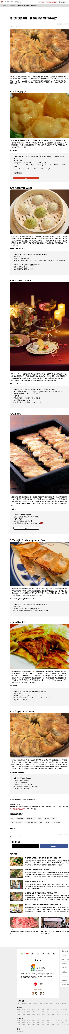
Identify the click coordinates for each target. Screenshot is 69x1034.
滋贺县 (60, 1010)
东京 (18, 1003)
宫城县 (23, 1012)
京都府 (65, 1010)
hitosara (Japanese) (23, 788)
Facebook (54, 846)
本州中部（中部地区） (61, 1003)
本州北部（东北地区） (49, 1003)
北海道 (40, 1003)
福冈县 (54, 1014)
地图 (42, 523)
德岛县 (33, 1014)
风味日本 (4, 5)
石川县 (54, 1012)
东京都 (18, 1010)
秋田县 (28, 1012)
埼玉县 (38, 1010)
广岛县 (23, 1014)
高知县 (48, 1014)
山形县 (33, 1012)
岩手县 (18, 1012)
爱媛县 (43, 1014)
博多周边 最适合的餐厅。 (18, 809)
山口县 (28, 1014)
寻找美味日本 (12, 5)
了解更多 (26, 528)
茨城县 (23, 1010)
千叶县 (43, 1010)
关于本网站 (41, 2)
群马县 (33, 1010)
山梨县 (64, 1012)
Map (50, 698)
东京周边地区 (24, 1003)
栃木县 (28, 1010)
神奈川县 (49, 1010)
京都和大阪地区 (33, 1003)
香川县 (38, 1014)
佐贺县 (59, 1014)
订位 (26, 178)
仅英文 (21, 173)
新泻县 (43, 1012)
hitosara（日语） (22, 700)
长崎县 (64, 1014)
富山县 (48, 1012)
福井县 (59, 1012)
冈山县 (18, 1014)
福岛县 (38, 1012)
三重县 (55, 1010)
